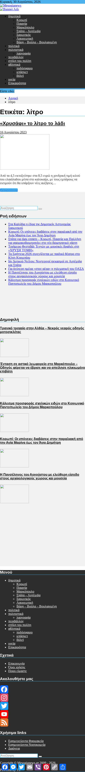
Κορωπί (22, 20)
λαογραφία (24, 53)
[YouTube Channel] (42, 714)
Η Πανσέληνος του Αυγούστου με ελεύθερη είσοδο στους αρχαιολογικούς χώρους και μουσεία (42, 274)
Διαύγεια (14, 748)
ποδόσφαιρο (25, 68)
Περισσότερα (9, 190)
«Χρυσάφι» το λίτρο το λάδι (32, 123)
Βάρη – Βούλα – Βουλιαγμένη (37, 42)
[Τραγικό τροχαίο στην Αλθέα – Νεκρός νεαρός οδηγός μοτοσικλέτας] (14, 356)
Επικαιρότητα (17, 83)
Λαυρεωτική (25, 38)
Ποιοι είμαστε (17, 671)
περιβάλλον (16, 57)
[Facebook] (42, 689)
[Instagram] (42, 698)
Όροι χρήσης (16, 667)
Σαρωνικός (24, 35)
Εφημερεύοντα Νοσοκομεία (26, 744)
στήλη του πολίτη (19, 61)
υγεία (11, 79)
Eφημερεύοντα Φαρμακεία (26, 741)
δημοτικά (14, 16)
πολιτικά (13, 46)
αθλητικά (14, 64)
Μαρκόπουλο (25, 27)
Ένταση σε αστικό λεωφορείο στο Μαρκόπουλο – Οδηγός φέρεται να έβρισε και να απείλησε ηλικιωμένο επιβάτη (42, 367)
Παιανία (22, 23)
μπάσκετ (22, 72)
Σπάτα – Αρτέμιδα (28, 31)
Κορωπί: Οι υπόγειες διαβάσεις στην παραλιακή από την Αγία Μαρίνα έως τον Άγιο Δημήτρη (45, 233)
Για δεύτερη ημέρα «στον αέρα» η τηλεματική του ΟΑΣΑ (46, 268)
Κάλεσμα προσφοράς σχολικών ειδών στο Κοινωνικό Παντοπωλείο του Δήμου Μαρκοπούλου (43, 281)
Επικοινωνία (16, 663)
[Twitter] (42, 706)
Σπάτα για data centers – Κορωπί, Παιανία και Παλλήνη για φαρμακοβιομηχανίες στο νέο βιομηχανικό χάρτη (44, 240)
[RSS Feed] (42, 722)
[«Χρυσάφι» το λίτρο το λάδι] (25, 168)
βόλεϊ (20, 75)
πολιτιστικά (15, 49)
